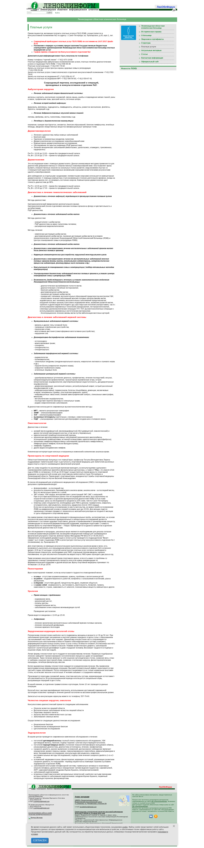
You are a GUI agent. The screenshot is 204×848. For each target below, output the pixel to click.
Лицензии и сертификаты (152, 39)
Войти (57, 13)
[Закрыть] (173, 826)
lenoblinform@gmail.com (88, 807)
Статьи (144, 54)
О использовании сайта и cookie (40, 813)
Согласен (39, 840)
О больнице (146, 35)
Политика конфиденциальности (40, 814)
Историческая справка (151, 32)
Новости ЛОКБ (129, 68)
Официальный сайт (150, 62)
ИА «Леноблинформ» (159, 801)
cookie (125, 827)
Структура (146, 43)
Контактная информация (152, 58)
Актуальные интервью (151, 50)
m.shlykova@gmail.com (41, 801)
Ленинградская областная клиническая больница (153, 27)
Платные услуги (148, 47)
